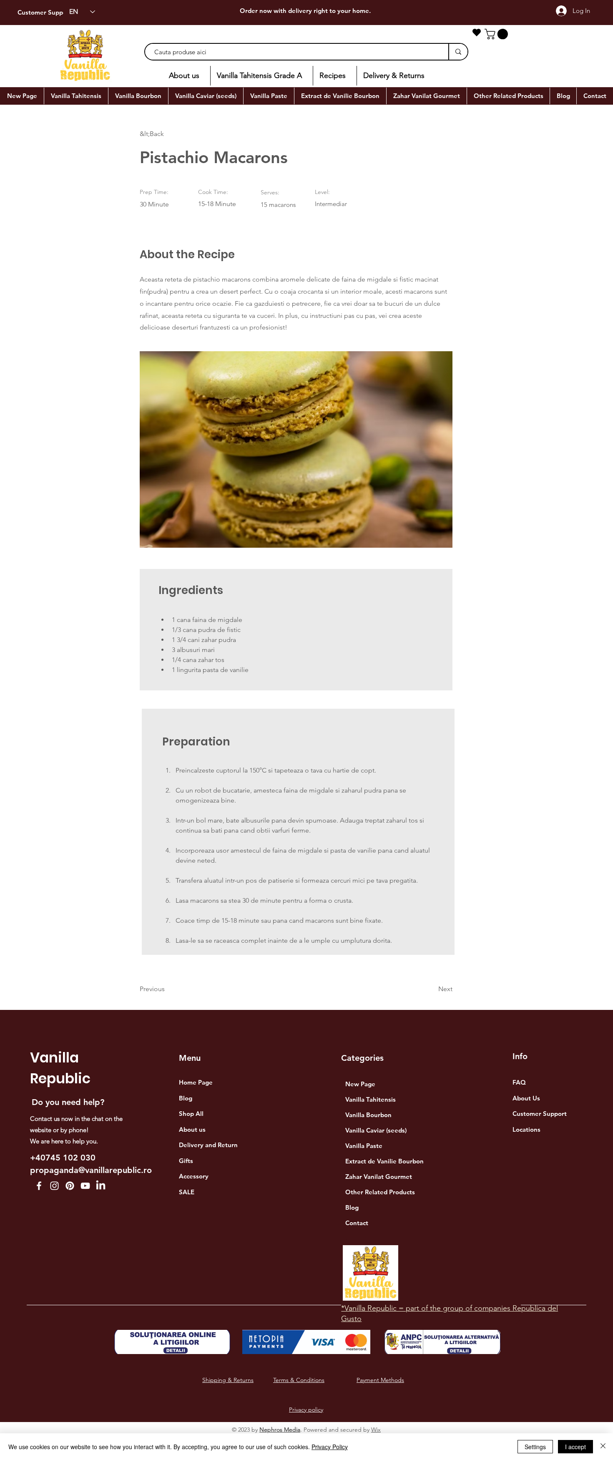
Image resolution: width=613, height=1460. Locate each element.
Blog (352, 1207)
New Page (360, 1084)
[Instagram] (54, 1185)
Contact (356, 1223)
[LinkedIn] (100, 1185)
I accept (575, 1446)
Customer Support (45, 12)
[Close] (603, 1446)
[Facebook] (39, 1185)
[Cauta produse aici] (457, 52)
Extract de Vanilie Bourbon (384, 1161)
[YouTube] (85, 1185)
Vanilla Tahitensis (370, 1099)
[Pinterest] (69, 1185)
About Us (526, 1098)
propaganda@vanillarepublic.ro (91, 1170)
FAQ (519, 1082)
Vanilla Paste (363, 1146)
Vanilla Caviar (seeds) (376, 1130)
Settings (535, 1446)
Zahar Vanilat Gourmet (378, 1177)
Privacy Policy (330, 1446)
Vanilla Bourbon (368, 1115)
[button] (497, 34)
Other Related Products (380, 1192)
